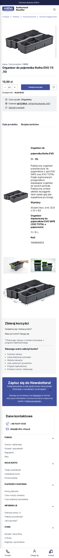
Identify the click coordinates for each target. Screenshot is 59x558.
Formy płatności (11, 491)
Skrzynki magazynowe (48, 17)
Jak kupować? (11, 520)
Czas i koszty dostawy (14, 495)
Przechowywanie (29, 17)
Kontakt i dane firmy (13, 534)
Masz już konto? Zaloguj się (17, 334)
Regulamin (37, 395)
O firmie (8, 538)
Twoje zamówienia (13, 470)
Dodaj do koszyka (35, 87)
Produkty (16, 17)
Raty (7, 456)
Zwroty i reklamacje (13, 444)
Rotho (4, 64)
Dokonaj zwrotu (12, 512)
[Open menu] (54, 9)
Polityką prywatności (33, 401)
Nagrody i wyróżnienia (14, 542)
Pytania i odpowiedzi (14, 448)
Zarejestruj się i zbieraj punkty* (18, 329)
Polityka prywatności (14, 516)
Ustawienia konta (12, 474)
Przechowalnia (11, 478)
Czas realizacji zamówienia (16, 499)
